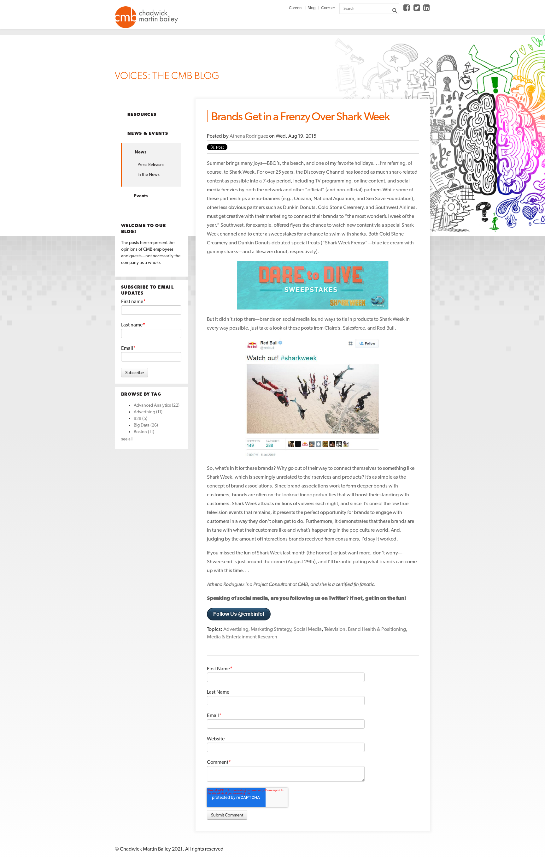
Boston (144, 431)
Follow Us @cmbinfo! (238, 614)
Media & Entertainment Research (242, 637)
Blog (312, 7)
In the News (149, 174)
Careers (295, 7)
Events (141, 195)
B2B (140, 418)
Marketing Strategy (271, 629)
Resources (142, 114)
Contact (328, 7)
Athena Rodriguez (249, 136)
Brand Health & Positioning (377, 629)
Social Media (308, 629)
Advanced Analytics (156, 405)
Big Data (146, 425)
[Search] (394, 10)
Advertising (148, 411)
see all (126, 438)
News (140, 151)
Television (334, 629)
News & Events (147, 133)
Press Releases (151, 164)
